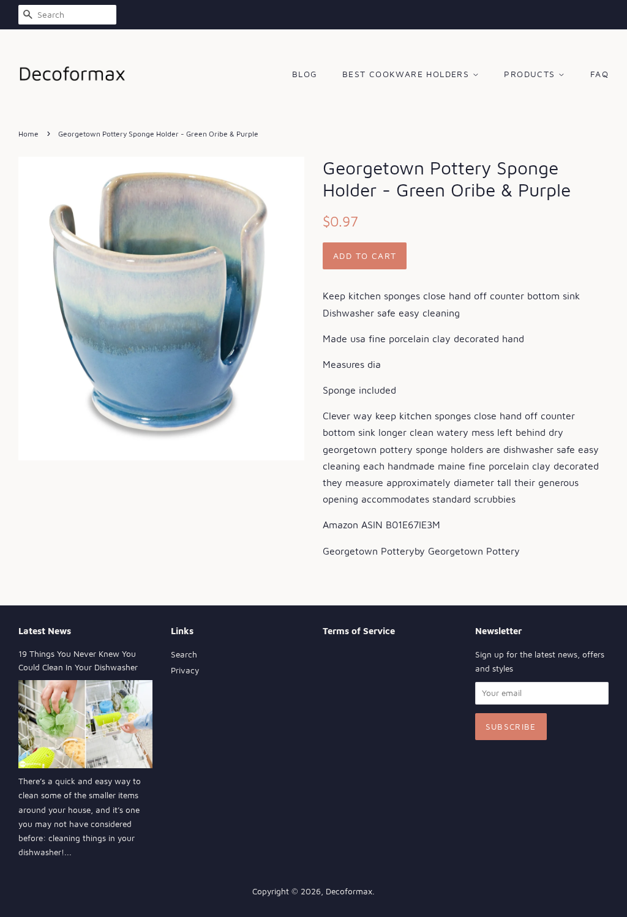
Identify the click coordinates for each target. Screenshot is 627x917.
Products (531, 74)
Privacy (185, 670)
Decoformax (349, 891)
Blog (305, 74)
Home (28, 133)
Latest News (44, 631)
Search (184, 654)
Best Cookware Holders (407, 74)
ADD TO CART (364, 255)
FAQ (599, 74)
